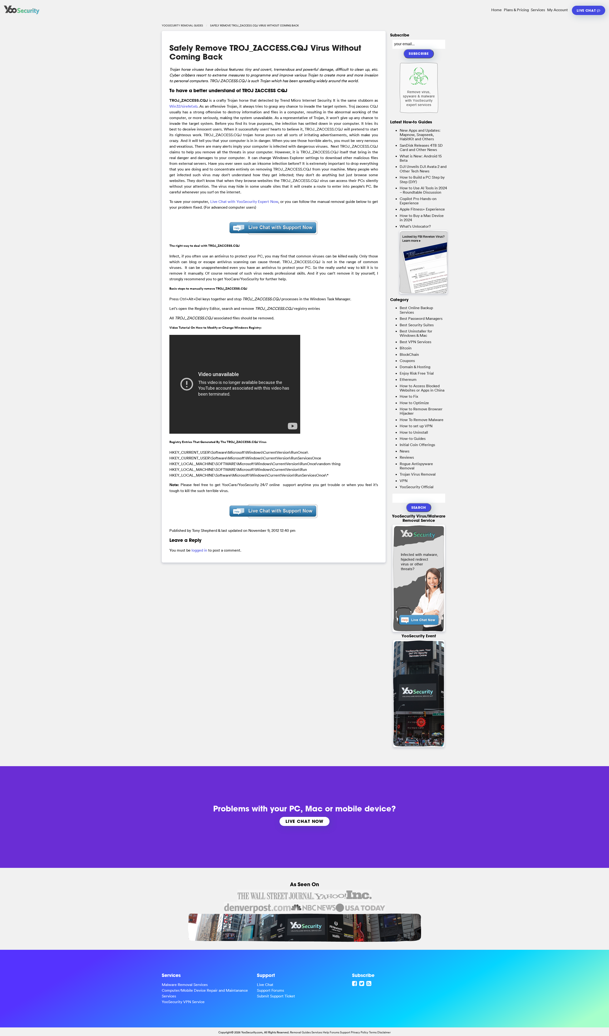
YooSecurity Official (416, 486)
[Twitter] (362, 983)
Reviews (407, 457)
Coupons (407, 360)
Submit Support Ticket (276, 996)
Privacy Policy (359, 1032)
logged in (199, 550)
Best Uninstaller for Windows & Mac (416, 333)
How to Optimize (414, 402)
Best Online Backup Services (416, 309)
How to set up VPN (416, 425)
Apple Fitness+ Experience (422, 209)
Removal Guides (300, 1032)
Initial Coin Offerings (417, 444)
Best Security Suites (417, 324)
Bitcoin (406, 348)
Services (538, 10)
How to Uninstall (414, 432)
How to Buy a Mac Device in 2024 (422, 217)
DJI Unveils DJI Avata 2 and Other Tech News (423, 168)
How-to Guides (413, 438)
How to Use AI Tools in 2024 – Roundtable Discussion (423, 190)
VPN (404, 480)
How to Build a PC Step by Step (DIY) (422, 179)
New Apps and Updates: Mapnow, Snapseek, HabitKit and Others (420, 134)
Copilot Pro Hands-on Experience (418, 200)
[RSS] (369, 983)
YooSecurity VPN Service (183, 1001)
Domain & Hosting (415, 366)
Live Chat (587, 10)
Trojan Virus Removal (418, 474)
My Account (557, 10)
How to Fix (409, 396)
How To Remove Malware (421, 419)
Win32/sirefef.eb (183, 106)
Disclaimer (384, 1032)
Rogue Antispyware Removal (416, 465)
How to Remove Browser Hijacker (421, 411)
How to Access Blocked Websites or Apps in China (422, 387)
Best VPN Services (415, 341)
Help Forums (331, 1032)
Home (496, 10)
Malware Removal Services (185, 984)
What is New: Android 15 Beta (421, 158)
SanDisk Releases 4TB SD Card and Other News (421, 147)
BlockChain (409, 354)
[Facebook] (355, 983)
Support (345, 1032)
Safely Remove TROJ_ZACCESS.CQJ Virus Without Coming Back (265, 52)
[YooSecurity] (21, 14)
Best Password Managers (421, 318)
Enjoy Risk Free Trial (417, 373)
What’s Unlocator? (415, 226)
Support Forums (270, 990)
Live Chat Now (304, 821)
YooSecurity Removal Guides (182, 25)
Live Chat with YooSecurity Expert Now (244, 201)
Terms (373, 1032)
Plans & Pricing (516, 10)
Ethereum (408, 379)
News (404, 451)
